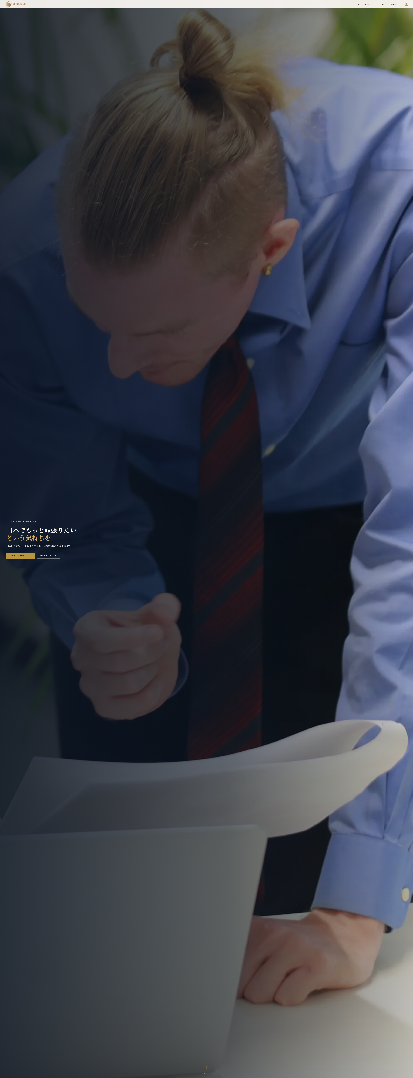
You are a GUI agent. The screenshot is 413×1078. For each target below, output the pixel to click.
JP (406, 4)
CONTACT (392, 4)
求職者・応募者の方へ (48, 555)
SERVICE (381, 4)
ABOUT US (369, 4)
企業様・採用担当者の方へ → (21, 555)
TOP (359, 4)
